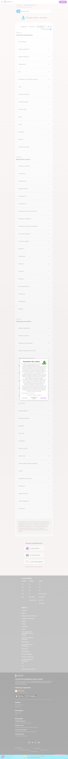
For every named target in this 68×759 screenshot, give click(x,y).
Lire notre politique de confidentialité (27, 393)
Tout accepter (43, 398)
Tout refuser (24, 398)
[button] (2, 756)
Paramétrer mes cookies (34, 398)
